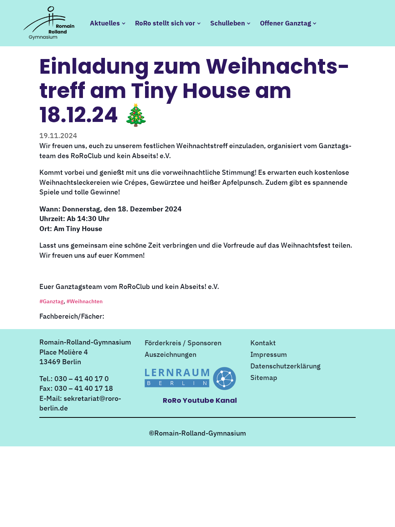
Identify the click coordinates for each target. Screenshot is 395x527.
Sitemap (263, 378)
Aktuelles (105, 23)
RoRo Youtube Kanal (200, 400)
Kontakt (263, 343)
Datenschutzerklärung (285, 366)
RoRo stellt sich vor (165, 23)
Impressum (268, 355)
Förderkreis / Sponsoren (183, 343)
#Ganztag (51, 301)
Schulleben (227, 23)
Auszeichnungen (170, 355)
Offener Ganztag (285, 23)
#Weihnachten (84, 301)
